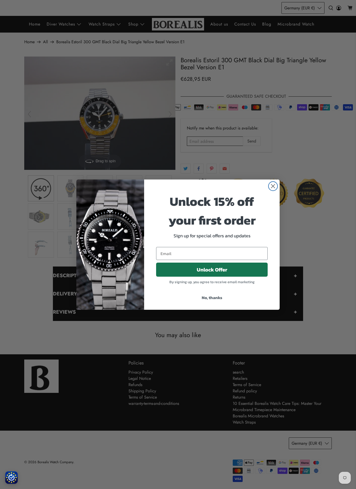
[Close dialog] (273, 186)
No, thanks (212, 297)
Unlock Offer (212, 270)
